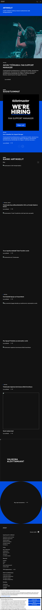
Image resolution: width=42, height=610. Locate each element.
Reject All (34, 602)
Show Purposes (34, 604)
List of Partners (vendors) (5, 596)
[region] (21, 599)
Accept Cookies (34, 599)
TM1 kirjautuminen (7, 569)
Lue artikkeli (9, 79)
